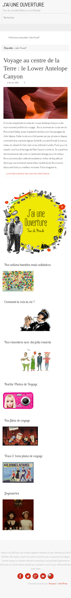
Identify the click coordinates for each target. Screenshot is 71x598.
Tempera (52, 583)
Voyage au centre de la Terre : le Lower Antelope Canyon (35, 68)
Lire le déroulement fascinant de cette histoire (27, 173)
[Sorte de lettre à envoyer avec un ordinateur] (51, 576)
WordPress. (63, 583)
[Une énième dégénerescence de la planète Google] (35, 576)
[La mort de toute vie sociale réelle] (20, 576)
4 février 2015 (13, 82)
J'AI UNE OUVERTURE (23, 5)
